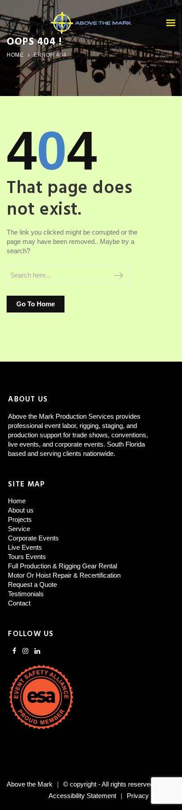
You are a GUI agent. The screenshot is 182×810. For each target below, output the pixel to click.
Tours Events (27, 556)
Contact (19, 603)
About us (21, 510)
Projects (20, 519)
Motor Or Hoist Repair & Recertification (64, 575)
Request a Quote (32, 584)
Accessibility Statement (82, 795)
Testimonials (26, 594)
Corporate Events (33, 538)
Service (19, 528)
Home (15, 55)
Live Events (25, 547)
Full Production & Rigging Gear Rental (62, 566)
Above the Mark (30, 784)
